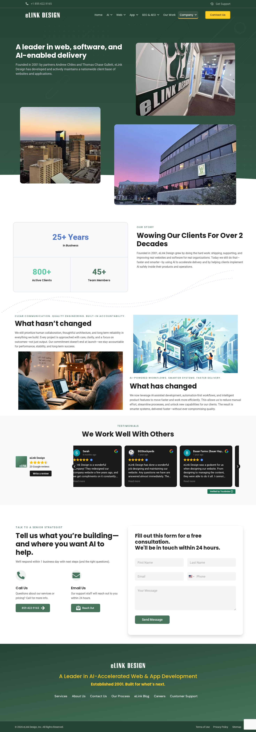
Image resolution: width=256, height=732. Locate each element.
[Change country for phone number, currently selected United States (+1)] (191, 576)
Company (186, 15)
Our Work (169, 15)
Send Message (152, 619)
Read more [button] (84, 481)
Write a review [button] (41, 473)
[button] (237, 466)
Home (98, 15)
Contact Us (218, 15)
